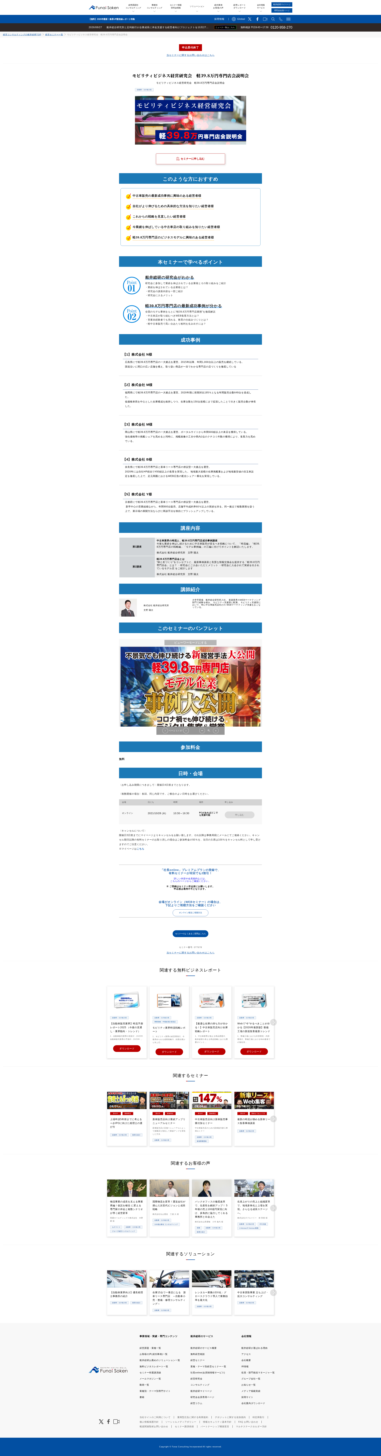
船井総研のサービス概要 (203, 1348)
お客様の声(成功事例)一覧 (154, 1354)
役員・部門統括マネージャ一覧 (258, 1372)
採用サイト (247, 1397)
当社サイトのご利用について (155, 1417)
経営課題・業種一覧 (150, 1348)
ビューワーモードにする (190, 642)
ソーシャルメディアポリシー (180, 1422)
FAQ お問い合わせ (248, 1422)
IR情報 (245, 1366)
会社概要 (246, 1360)
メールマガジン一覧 (150, 1378)
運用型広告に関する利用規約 (192, 1417)
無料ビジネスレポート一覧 (154, 1366)
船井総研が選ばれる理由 (254, 1348)
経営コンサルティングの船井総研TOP (22, 34)
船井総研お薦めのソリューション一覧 (160, 1360)
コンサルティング (200, 1384)
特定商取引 (258, 1417)
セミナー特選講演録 (150, 1372)
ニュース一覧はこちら (225, 27)
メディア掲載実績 (250, 1391)
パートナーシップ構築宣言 (215, 1426)
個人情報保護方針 (149, 1422)
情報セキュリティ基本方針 (217, 1422)
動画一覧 (144, 1384)
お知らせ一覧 (248, 1384)
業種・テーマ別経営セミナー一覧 (208, 1366)
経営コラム (196, 1403)
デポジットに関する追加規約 (230, 1417)
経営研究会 (196, 1378)
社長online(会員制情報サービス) (207, 1372)
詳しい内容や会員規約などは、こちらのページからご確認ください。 (190, 879)
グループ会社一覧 (250, 1378)
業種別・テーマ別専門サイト (155, 1391)
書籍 (142, 1397)
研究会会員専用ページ (202, 1397)
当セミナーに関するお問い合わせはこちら (191, 55)
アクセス (246, 1354)
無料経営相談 (197, 1354)
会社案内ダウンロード (253, 1403)
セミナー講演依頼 (184, 1426)
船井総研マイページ (201, 1391)
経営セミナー (197, 1360)
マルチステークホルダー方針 (251, 1426)
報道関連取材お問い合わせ (154, 1426)
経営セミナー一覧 (54, 34)
